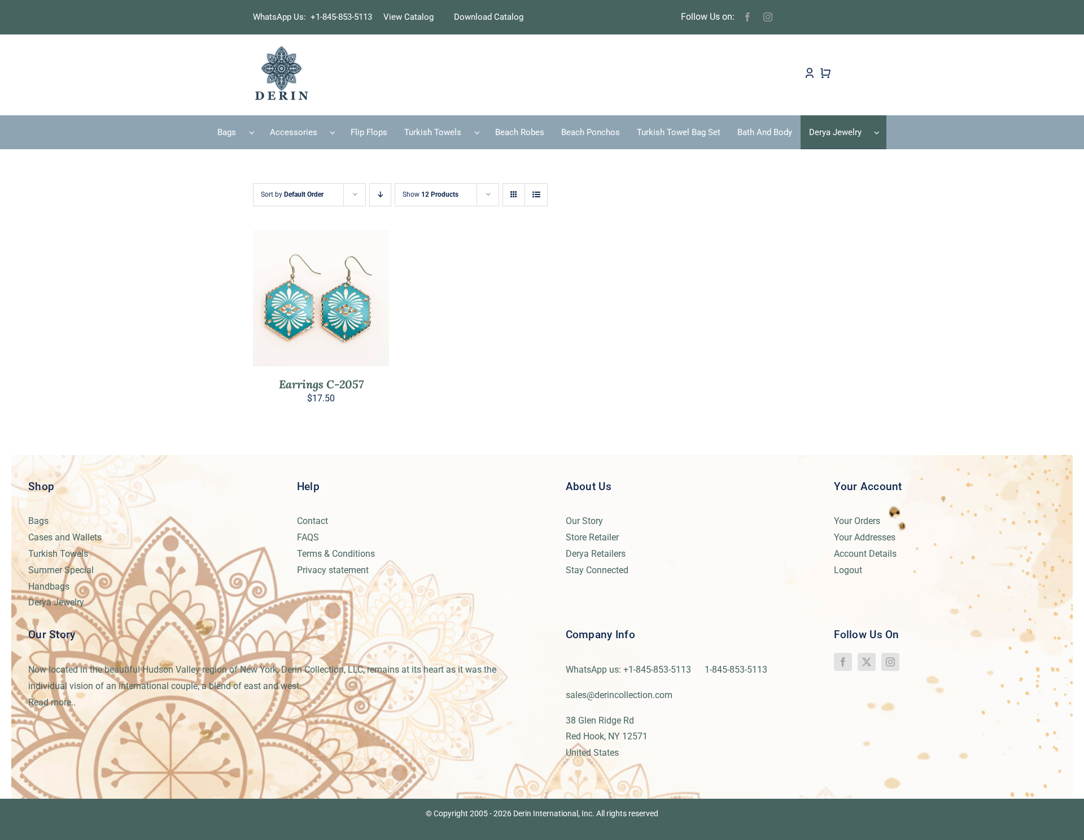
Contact (312, 521)
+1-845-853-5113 (344, 17)
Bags (38, 521)
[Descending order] (380, 194)
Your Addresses (864, 537)
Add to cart (296, 300)
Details (354, 300)
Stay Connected (597, 570)
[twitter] (867, 662)
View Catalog (408, 17)
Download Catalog (488, 17)
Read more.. (52, 702)
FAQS (308, 537)
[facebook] (747, 16)
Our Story (584, 521)
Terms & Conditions (336, 553)
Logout (848, 570)
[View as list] (536, 195)
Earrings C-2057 (321, 384)
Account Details (865, 553)
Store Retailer (592, 537)
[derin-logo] (281, 49)
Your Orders (857, 521)
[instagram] (767, 16)
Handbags (48, 586)
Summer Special (61, 570)
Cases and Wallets (65, 537)
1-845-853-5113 (736, 669)
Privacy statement (333, 570)
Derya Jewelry (56, 602)
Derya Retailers (596, 553)
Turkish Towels (58, 553)
